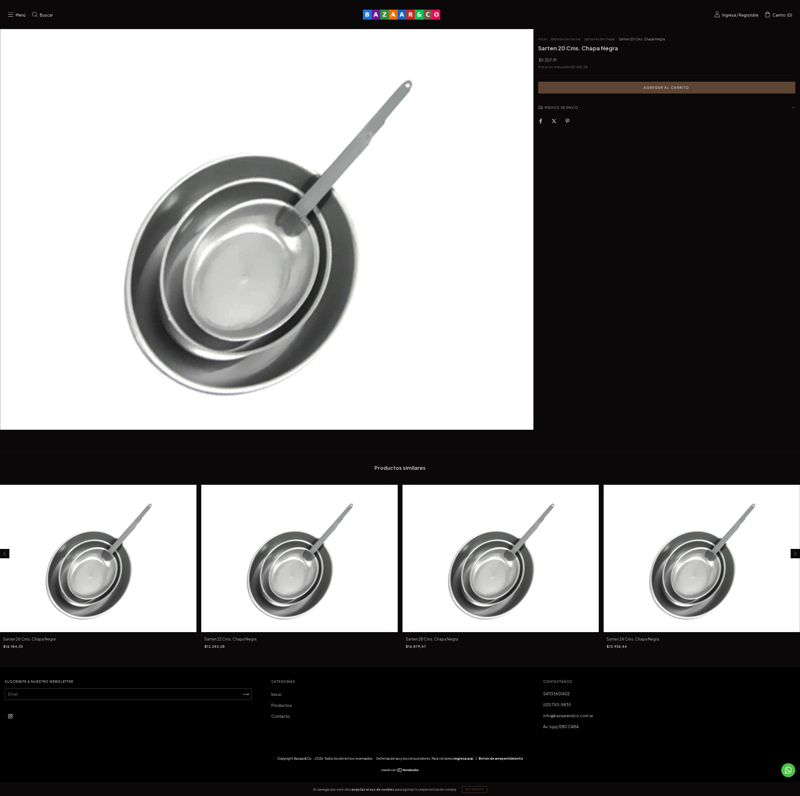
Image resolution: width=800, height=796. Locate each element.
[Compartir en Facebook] (541, 121)
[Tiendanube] (400, 770)
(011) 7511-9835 (557, 704)
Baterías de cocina (565, 39)
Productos (281, 705)
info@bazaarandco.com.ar (568, 715)
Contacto (280, 716)
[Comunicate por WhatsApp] (788, 770)
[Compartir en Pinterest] (567, 121)
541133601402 (556, 694)
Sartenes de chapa (599, 39)
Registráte (748, 15)
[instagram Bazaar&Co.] (10, 716)
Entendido (474, 789)
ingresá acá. (464, 758)
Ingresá (729, 15)
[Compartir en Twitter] (554, 121)
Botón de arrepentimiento (501, 758)
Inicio (542, 39)
